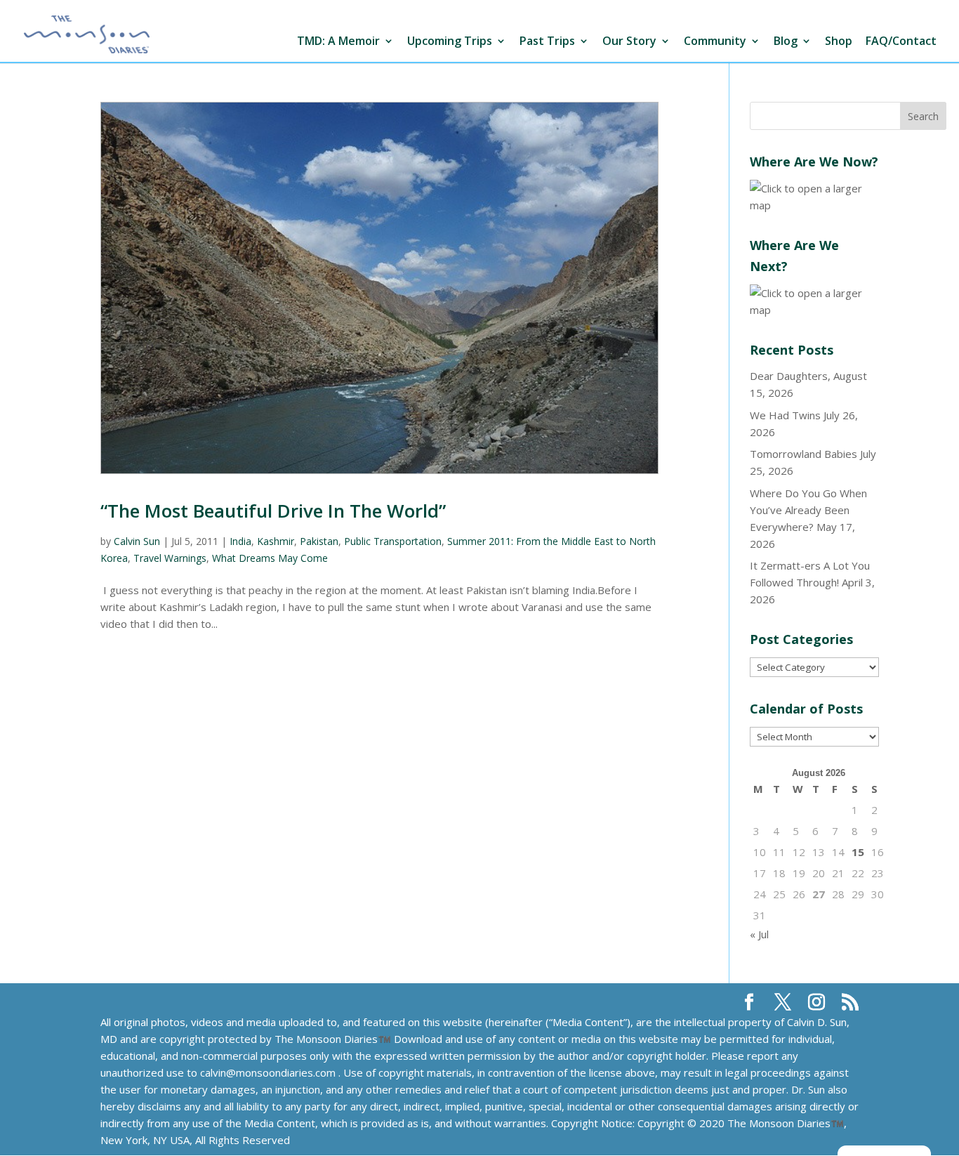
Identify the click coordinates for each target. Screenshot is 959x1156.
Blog (786, 41)
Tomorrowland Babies (803, 454)
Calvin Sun (137, 541)
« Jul (759, 934)
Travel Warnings (169, 558)
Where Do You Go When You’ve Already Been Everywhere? (808, 510)
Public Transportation (393, 541)
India (240, 541)
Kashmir (275, 541)
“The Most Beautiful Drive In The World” (273, 510)
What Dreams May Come (270, 558)
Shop (838, 41)
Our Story (629, 41)
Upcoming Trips (449, 41)
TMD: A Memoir (338, 41)
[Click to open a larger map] (814, 205)
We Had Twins (785, 415)
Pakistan (319, 541)
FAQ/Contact (901, 41)
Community (715, 41)
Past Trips (547, 41)
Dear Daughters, (790, 376)
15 (858, 852)
